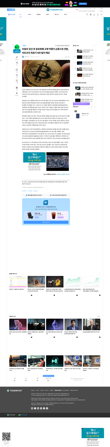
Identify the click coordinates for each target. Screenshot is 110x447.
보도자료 (35, 191)
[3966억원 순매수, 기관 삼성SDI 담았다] (79, 52)
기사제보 (30, 191)
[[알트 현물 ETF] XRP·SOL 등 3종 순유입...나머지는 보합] (79, 58)
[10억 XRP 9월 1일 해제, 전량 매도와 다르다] (79, 64)
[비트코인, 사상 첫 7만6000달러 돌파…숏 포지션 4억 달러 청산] (36, 281)
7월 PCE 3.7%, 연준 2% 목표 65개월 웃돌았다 (88, 70)
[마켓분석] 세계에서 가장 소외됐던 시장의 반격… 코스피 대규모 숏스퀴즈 (87, 101)
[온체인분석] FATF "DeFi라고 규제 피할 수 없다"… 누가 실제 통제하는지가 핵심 (87, 95)
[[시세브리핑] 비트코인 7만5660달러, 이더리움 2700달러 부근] (73, 281)
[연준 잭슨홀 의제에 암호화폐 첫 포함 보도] (79, 76)
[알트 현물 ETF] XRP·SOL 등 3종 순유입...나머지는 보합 (88, 58)
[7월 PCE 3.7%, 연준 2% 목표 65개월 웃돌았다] (79, 70)
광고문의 (24, 191)
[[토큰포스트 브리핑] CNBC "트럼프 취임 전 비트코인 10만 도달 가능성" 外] (54, 281)
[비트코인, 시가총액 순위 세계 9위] (18, 281)
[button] (94, 46)
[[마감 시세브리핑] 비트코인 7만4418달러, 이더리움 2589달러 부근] (91, 281)
